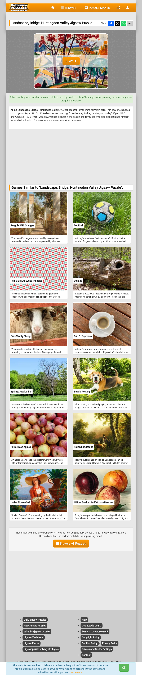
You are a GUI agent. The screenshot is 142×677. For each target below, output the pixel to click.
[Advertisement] (71, 157)
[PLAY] (71, 91)
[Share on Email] (130, 23)
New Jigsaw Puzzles (35, 625)
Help (84, 619)
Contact (86, 655)
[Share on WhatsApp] (123, 23)
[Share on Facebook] (111, 23)
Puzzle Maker (99, 8)
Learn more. (76, 672)
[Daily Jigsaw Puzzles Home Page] (19, 7)
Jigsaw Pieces (31, 643)
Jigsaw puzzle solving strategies (41, 649)
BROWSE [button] (70, 8)
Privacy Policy (109, 643)
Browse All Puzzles (72, 543)
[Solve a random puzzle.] (118, 7)
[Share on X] (117, 23)
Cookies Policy (89, 643)
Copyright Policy (90, 637)
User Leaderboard (91, 625)
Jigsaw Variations (33, 637)
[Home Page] (53, 7)
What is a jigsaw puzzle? (37, 631)
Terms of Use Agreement (95, 631)
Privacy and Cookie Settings (97, 649)
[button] (127, 7)
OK (124, 667)
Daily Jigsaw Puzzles (35, 619)
